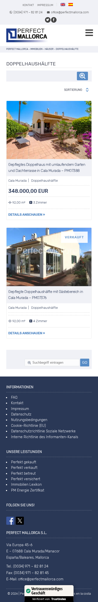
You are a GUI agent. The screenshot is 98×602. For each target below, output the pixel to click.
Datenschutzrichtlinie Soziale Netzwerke (43, 431)
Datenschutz (21, 414)
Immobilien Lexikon (26, 484)
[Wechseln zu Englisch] (63, 4)
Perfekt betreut (23, 473)
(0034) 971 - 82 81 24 (28, 12)
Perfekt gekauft (23, 462)
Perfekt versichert (25, 479)
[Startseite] (27, 35)
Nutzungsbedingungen (29, 420)
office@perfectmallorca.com (70, 12)
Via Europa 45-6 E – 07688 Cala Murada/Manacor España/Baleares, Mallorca (33, 551)
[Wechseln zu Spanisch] (70, 4)
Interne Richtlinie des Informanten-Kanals (44, 437)
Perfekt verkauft (24, 468)
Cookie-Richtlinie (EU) (28, 426)
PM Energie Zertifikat (27, 490)
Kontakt (28, 5)
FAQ (14, 397)
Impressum (45, 5)
